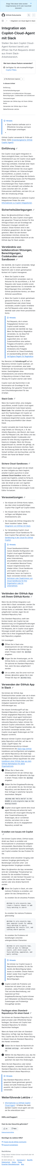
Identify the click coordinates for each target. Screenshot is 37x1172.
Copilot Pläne (11, 70)
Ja (6, 1128)
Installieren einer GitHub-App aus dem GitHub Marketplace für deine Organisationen (16, 763)
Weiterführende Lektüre (16, 1097)
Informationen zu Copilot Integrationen (17, 203)
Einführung (8, 148)
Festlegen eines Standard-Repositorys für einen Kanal (15, 1011)
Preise (20, 1162)
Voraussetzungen (12, 497)
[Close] (31, 3)
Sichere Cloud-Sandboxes (15, 463)
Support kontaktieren (11, 1145)
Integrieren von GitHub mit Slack (17, 526)
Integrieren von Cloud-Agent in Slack (23, 21)
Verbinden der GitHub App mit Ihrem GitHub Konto (17, 595)
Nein (14, 1128)
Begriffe (29, 1160)
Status (14, 1162)
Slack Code (7, 398)
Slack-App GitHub (24, 749)
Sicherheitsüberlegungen (17, 209)
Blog (22, 1164)
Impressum (20, 1160)
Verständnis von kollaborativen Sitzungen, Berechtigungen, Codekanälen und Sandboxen (17, 253)
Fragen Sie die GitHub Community (15, 1142)
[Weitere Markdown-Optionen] (22, 79)
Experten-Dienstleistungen (10, 1164)
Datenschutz (6, 1162)
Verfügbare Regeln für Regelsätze (20, 356)
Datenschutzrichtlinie (8, 1132)
